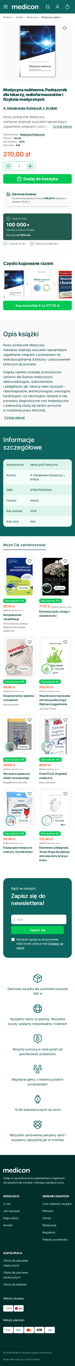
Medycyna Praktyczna (32, 134)
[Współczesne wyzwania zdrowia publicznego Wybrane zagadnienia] (55, 657)
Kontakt (8, 1225)
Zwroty (46, 1218)
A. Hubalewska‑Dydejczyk (22, 108)
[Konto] (57, 7)
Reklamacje (49, 1225)
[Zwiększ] (30, 166)
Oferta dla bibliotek (14, 1284)
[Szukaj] (48, 7)
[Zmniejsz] (8, 166)
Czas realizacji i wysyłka (57, 1203)
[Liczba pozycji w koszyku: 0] (67, 6)
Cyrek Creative (32, 1359)
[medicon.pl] (26, 6)
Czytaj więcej (62, 126)
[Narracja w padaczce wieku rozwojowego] (19, 734)
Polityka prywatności (55, 1239)
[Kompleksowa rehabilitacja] (19, 576)
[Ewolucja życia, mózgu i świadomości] (55, 577)
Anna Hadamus (11, 623)
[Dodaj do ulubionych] (65, 28)
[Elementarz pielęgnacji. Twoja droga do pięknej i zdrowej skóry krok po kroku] (55, 809)
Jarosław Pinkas (47, 708)
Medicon (7, 17)
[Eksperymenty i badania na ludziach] (19, 658)
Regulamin (48, 1232)
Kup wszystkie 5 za (37, 305)
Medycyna (32, 17)
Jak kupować (11, 1211)
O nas (6, 1203)
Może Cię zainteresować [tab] (24, 545)
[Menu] (6, 7)
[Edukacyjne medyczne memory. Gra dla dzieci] (19, 808)
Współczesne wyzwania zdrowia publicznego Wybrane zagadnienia (54, 700)
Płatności (47, 1211)
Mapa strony (11, 1218)
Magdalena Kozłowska (15, 782)
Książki (19, 17)
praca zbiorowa (11, 704)
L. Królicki (50, 108)
